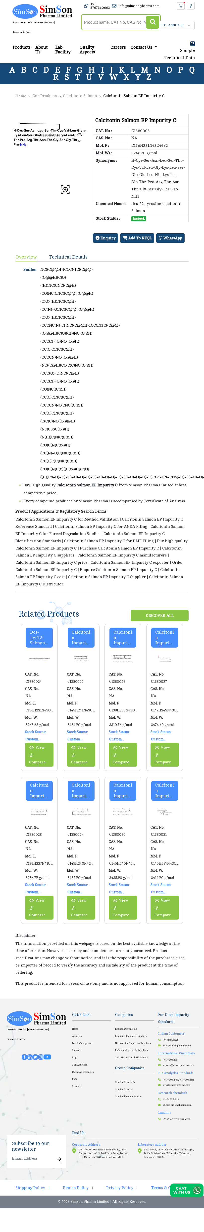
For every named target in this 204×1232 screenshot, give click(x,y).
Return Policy (76, 1188)
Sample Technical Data (179, 54)
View (40, 747)
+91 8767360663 (100, 5)
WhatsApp (172, 238)
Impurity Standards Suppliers (131, 1036)
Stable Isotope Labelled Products (131, 1057)
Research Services (21, 32)
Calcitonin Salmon (80, 96)
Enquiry (108, 238)
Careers (118, 47)
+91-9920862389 (170, 1060)
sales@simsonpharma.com (177, 1105)
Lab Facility (63, 49)
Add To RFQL (139, 238)
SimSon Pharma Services (128, 1096)
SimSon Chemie (123, 1089)
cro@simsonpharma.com (176, 1085)
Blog (74, 1057)
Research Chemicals (22, 22)
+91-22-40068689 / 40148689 (176, 1119)
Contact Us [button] (142, 47)
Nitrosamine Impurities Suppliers (133, 1043)
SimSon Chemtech (125, 1082)
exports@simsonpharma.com (178, 1065)
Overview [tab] (26, 257)
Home (20, 96)
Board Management (82, 1043)
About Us (41, 49)
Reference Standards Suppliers (131, 1050)
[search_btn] (152, 22)
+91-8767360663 (170, 1040)
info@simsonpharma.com (138, 6)
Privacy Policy (119, 1188)
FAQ (74, 1079)
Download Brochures (83, 1072)
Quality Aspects (87, 49)
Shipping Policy (30, 1188)
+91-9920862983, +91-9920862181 (178, 1080)
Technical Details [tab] (68, 257)
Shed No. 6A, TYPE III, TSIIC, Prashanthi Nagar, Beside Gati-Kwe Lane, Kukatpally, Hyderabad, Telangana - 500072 (169, 1153)
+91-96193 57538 (171, 1099)
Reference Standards (43, 22)
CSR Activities (79, 1065)
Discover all (160, 615)
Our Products (44, 96)
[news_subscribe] (59, 1159)
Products (21, 47)
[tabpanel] (102, 427)
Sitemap (76, 1086)
